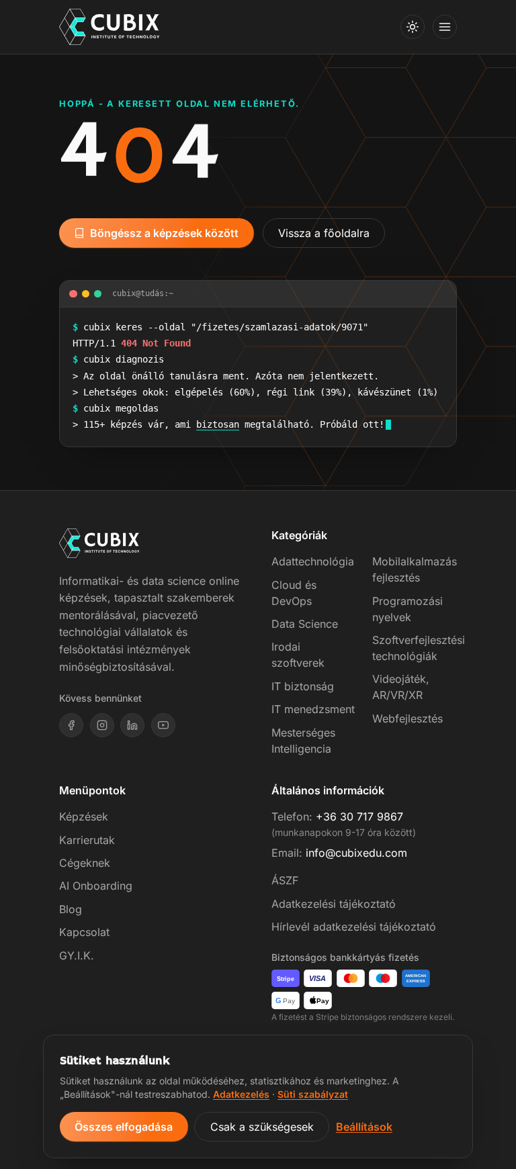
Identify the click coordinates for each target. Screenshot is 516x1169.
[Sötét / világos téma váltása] (412, 27)
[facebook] (71, 725)
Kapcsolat (84, 932)
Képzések (83, 816)
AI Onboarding (95, 885)
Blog (70, 909)
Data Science (304, 623)
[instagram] (102, 725)
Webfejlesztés (407, 718)
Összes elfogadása (124, 1126)
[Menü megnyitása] (445, 27)
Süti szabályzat (312, 1094)
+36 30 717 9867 (359, 816)
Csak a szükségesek (262, 1126)
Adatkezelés (241, 1094)
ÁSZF (284, 880)
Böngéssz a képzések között (164, 233)
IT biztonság (302, 686)
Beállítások (364, 1126)
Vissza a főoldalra (324, 233)
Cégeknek (84, 863)
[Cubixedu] (109, 27)
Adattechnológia (312, 561)
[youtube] (163, 725)
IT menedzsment (313, 709)
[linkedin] (132, 725)
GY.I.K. (76, 955)
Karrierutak (87, 840)
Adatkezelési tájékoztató (333, 903)
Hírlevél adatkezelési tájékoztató (353, 926)
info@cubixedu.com (356, 852)
